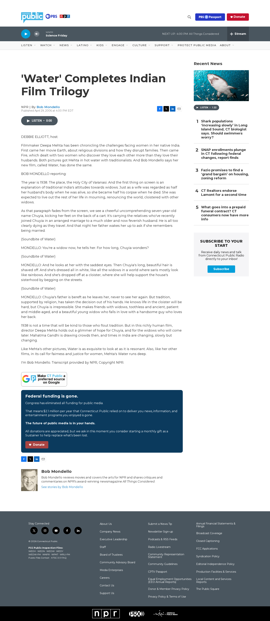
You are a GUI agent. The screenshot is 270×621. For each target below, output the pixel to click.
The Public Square (207, 589)
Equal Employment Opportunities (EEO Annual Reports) (169, 581)
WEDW (50, 551)
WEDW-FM (34, 554)
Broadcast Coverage (209, 533)
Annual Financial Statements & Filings (215, 525)
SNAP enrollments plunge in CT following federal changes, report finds (223, 154)
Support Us (107, 593)
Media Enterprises (111, 570)
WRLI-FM (65, 554)
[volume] (37, 34)
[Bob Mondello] (29, 480)
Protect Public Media (197, 45)
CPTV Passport (157, 571)
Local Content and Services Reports (213, 581)
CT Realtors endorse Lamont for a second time (223, 193)
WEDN (41, 551)
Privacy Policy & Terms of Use (167, 596)
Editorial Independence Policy (215, 564)
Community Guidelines (162, 564)
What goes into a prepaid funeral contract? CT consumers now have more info (225, 213)
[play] (26, 34)
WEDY (59, 551)
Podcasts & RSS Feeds (162, 539)
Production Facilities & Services (216, 571)
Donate (239, 17)
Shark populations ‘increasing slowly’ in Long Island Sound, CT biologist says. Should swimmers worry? (224, 129)
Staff (103, 547)
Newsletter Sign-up (160, 531)
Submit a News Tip (160, 524)
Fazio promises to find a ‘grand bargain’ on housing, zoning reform (225, 174)
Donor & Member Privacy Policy (168, 589)
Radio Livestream (159, 547)
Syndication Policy (207, 556)
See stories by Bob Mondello (62, 487)
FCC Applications (207, 548)
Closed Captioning (207, 541)
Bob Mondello (48, 107)
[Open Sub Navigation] (35, 45)
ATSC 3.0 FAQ (58, 557)
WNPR (46, 554)
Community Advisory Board (117, 562)
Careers (104, 577)
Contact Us (107, 585)
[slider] (42, 34)
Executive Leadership (113, 539)
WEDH (32, 551)
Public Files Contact (38, 557)
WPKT (54, 554)
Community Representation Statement (166, 556)
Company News (110, 531)
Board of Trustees (111, 554)
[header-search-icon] (189, 17)
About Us (106, 524)
